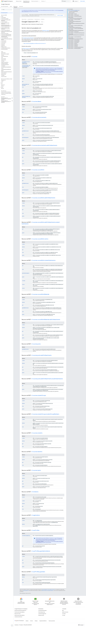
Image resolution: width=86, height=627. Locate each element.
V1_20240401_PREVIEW (39, 71)
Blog (63, 610)
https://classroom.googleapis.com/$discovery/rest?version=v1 (35, 43)
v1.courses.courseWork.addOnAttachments (43, 198)
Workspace (10, 1)
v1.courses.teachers (37, 451)
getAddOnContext (25, 130)
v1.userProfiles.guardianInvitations (41, 551)
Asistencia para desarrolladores (20, 615)
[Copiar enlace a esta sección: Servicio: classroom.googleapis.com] (42, 28)
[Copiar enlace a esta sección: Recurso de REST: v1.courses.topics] (42, 470)
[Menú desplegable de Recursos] (46, 1)
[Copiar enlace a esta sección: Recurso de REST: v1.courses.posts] (42, 344)
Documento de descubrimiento (28, 37)
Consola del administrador (42, 610)
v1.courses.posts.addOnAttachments (42, 355)
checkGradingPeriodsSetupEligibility (26, 66)
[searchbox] (6, 9)
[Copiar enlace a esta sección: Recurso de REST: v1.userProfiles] (40, 530)
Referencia (15, 6)
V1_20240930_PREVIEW (39, 541)
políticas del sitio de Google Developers (47, 590)
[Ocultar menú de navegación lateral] (12, 625)
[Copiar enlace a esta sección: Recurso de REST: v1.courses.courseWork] (45, 170)
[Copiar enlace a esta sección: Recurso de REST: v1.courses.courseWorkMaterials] (50, 294)
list (23, 87)
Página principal (18, 1)
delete (23, 78)
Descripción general (4, 6)
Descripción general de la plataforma (20, 610)
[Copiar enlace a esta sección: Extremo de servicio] (32, 46)
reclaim (23, 280)
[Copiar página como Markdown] (42, 22)
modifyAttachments (25, 273)
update (23, 93)
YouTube (63, 615)
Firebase (36, 620)
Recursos (43, 1)
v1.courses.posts (36, 344)
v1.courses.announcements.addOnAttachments (44, 145)
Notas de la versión (18, 613)
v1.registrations (36, 515)
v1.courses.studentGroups (39, 395)
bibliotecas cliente (46, 30)
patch (23, 90)
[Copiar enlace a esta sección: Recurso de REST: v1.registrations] (41, 515)
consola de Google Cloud (42, 613)
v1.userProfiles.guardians (38, 572)
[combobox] (66, 1)
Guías (11, 6)
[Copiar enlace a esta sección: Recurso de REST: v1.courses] (38, 56)
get (22, 81)
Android (27, 620)
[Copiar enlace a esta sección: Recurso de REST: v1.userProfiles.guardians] (46, 571)
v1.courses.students (37, 433)
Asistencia (21, 6)
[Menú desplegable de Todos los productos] (39, 1)
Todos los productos (34, 1)
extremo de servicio (26, 48)
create (23, 106)
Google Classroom (26, 1)
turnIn (23, 288)
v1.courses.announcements (39, 117)
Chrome (31, 620)
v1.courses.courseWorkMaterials (40, 294)
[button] (6, 16)
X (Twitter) (64, 613)
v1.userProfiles (35, 530)
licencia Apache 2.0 (26, 590)
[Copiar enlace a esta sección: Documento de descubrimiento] (37, 36)
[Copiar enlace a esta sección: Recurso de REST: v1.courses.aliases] (42, 101)
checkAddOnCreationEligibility (26, 62)
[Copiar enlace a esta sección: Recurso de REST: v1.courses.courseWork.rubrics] (49, 239)
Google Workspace (30, 19)
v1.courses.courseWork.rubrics (40, 239)
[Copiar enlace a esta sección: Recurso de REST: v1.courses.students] (43, 433)
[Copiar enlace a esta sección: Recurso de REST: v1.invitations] (39, 491)
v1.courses (34, 56)
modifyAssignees (25, 137)
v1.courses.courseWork (38, 170)
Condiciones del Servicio (18, 616)
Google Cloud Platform (43, 620)
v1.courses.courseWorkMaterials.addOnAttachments (46, 319)
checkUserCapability (26, 535)
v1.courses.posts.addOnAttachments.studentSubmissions (47, 378)
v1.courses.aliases (36, 101)
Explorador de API (41, 615)
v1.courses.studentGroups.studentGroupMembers (45, 414)
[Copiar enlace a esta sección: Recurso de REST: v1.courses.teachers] (43, 451)
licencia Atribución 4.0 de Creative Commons (48, 589)
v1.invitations (35, 492)
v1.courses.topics (36, 470)
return (23, 284)
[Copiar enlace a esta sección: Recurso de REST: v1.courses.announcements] (47, 117)
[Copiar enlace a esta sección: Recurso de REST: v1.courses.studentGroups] (47, 395)
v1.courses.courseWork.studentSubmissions (43, 260)
